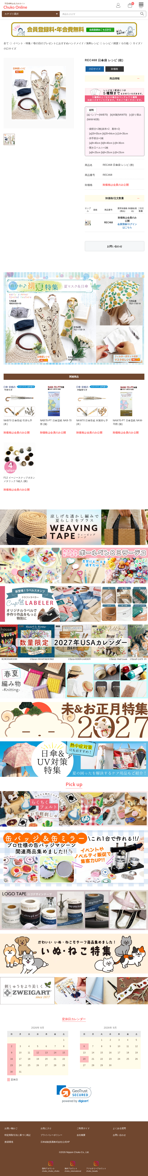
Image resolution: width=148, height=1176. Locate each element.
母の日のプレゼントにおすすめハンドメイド (58, 43)
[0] (130, 5)
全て (6, 43)
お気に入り (46, 1128)
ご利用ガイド (83, 1128)
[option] (39, 93)
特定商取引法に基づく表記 (18, 1135)
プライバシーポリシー (51, 1135)
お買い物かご (11, 1128)
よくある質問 (119, 1128)
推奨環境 (9, 1142)
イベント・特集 (22, 43)
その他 (125, 43)
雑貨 (115, 43)
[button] (74, 1094)
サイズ (136, 43)
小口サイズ (10, 48)
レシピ (107, 43)
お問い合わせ (114, 246)
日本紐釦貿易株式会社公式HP (55, 1142)
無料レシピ (92, 43)
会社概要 (81, 1135)
